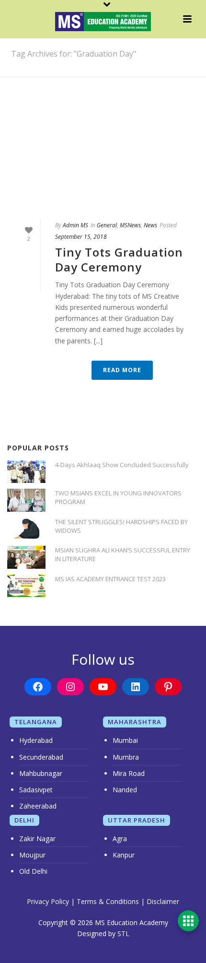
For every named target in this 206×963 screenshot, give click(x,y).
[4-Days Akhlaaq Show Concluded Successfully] (26, 471)
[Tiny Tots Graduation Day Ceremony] (103, 168)
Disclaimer (163, 901)
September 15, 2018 (81, 237)
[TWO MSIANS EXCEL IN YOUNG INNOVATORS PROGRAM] (26, 500)
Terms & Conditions (108, 901)
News (150, 225)
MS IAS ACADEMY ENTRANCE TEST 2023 (110, 579)
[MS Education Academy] (103, 21)
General (107, 225)
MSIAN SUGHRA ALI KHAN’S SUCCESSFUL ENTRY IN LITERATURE (122, 554)
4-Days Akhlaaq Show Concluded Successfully (122, 464)
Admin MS (75, 225)
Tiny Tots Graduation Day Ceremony (119, 259)
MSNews (130, 225)
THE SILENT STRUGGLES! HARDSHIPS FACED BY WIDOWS (121, 526)
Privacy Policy (48, 901)
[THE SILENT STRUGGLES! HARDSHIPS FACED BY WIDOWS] (26, 528)
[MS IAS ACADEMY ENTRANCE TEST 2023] (26, 586)
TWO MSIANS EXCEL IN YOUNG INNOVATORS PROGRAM (118, 497)
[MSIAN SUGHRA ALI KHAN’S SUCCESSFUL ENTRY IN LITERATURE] (26, 557)
